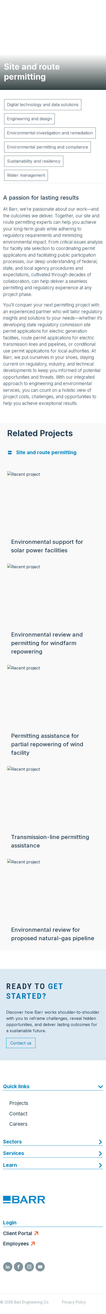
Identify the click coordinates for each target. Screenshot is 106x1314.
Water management (26, 175)
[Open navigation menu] (97, 10)
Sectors (12, 1142)
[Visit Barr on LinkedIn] (7, 1266)
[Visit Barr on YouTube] (40, 1266)
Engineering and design (29, 118)
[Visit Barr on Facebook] (18, 1266)
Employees (16, 1244)
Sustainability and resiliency (33, 161)
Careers (18, 1124)
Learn (10, 1165)
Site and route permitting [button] (46, 452)
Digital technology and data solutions (42, 104)
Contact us (20, 1043)
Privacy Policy (74, 1302)
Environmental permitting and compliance (47, 147)
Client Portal (17, 1233)
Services (13, 1153)
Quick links (16, 1086)
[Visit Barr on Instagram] (29, 1266)
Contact (18, 1114)
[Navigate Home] (24, 10)
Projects (18, 1103)
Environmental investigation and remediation (50, 132)
